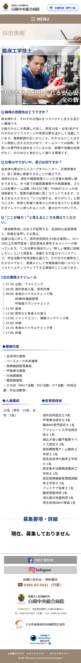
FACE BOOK (44, 560)
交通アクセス (17, 653)
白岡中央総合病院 (21, 8)
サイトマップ (36, 653)
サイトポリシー (60, 653)
